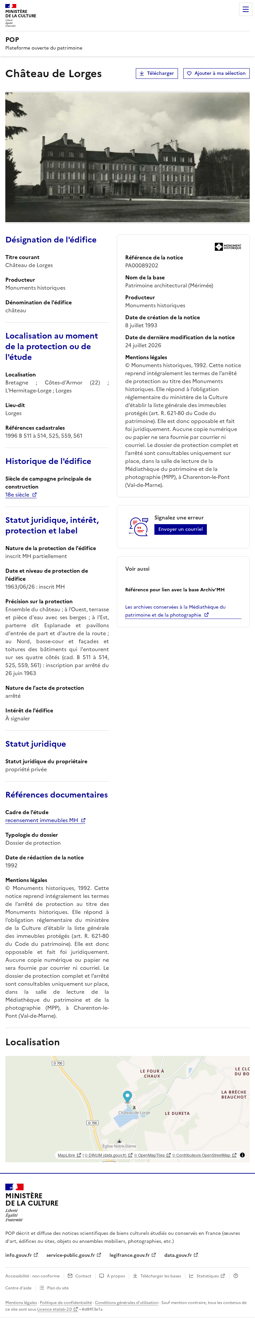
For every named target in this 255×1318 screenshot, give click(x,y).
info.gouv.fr (18, 1255)
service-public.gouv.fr (70, 1255)
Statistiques (208, 1276)
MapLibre (66, 1155)
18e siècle (17, 495)
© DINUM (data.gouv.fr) (106, 1155)
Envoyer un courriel (180, 529)
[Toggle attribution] (242, 1155)
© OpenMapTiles (149, 1155)
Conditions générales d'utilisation (126, 1303)
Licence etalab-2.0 (54, 1309)
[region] (127, 1109)
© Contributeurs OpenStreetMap (201, 1155)
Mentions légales (21, 1303)
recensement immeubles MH (41, 820)
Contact (83, 1276)
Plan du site (58, 1288)
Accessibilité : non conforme (32, 1276)
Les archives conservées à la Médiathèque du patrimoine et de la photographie (175, 611)
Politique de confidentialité (66, 1303)
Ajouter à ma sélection (220, 73)
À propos (116, 1276)
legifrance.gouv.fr (130, 1255)
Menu (245, 9)
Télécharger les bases (160, 1276)
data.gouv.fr (178, 1255)
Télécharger (160, 73)
